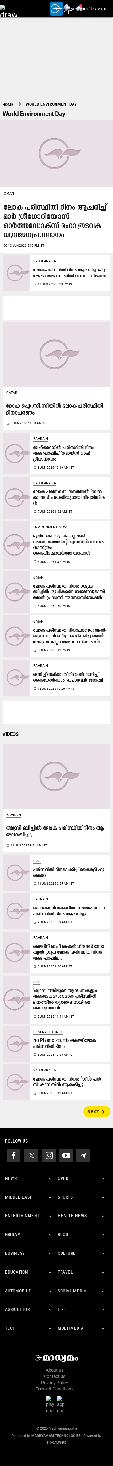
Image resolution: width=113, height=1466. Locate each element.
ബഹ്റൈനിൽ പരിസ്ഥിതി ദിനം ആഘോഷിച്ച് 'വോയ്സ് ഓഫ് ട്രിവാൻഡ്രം (63, 453)
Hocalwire (56, 1443)
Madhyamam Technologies (56, 1436)
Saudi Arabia (44, 261)
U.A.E (37, 861)
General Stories (48, 1032)
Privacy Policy (54, 1382)
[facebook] (13, 1155)
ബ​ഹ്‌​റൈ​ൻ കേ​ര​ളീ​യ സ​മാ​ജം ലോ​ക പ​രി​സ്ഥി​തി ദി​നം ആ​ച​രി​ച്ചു (69, 911)
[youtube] (66, 1155)
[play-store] (51, 1404)
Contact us (54, 1376)
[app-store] (62, 1404)
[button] (8, 8)
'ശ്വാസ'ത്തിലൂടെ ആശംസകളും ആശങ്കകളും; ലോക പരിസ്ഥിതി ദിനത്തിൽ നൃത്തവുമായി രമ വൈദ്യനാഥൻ (65, 999)
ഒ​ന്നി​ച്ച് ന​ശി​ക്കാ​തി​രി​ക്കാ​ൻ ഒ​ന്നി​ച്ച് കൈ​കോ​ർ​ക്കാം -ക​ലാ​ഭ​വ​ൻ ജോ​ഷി (68, 677)
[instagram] (49, 1155)
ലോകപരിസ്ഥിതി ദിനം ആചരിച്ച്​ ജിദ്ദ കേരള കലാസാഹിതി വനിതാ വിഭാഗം (69, 273)
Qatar (11, 393)
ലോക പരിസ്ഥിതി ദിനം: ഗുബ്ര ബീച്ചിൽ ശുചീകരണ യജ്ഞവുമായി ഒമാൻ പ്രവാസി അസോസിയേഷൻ (69, 592)
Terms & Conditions (54, 1388)
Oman (9, 193)
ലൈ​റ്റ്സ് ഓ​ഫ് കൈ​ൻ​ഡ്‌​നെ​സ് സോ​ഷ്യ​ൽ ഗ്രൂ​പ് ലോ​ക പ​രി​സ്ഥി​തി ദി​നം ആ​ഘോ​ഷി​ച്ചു (68, 952)
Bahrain (40, 439)
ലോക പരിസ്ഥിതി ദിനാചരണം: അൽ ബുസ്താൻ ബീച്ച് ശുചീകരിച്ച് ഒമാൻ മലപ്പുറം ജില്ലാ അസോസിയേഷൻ (69, 636)
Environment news (50, 527)
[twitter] (31, 1155)
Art (36, 982)
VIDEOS (11, 734)
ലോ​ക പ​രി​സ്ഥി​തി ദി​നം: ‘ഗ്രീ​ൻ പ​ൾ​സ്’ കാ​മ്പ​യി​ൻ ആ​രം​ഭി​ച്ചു (67, 1082)
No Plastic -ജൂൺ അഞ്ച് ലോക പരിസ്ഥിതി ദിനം (64, 1043)
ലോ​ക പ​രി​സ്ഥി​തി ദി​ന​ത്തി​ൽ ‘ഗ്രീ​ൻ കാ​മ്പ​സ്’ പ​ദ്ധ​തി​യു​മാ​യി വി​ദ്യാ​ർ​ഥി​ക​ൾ (69, 498)
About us (54, 1370)
